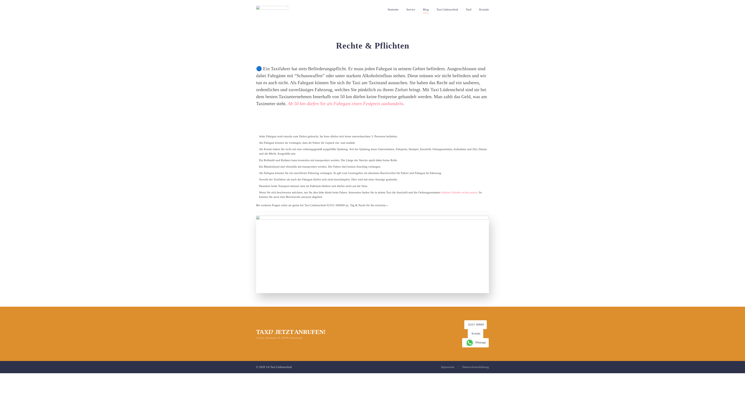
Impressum (447, 367)
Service (410, 9)
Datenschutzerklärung (475, 367)
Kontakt (484, 9)
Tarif (468, 9)
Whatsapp (480, 342)
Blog (426, 9)
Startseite (393, 9)
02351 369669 (476, 324)
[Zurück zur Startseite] (272, 9)
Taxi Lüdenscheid (447, 9)
